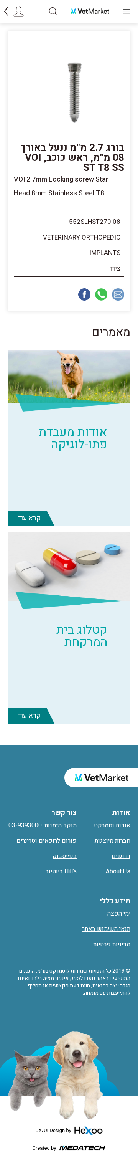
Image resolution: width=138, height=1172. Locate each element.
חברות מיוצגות (112, 840)
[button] (53, 11)
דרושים (121, 856)
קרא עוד (29, 518)
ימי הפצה (118, 913)
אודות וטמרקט (112, 825)
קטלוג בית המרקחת (81, 636)
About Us (118, 871)
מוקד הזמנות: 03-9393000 (42, 825)
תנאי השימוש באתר (106, 929)
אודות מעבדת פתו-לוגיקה (73, 438)
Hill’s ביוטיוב (61, 871)
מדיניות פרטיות (111, 944)
